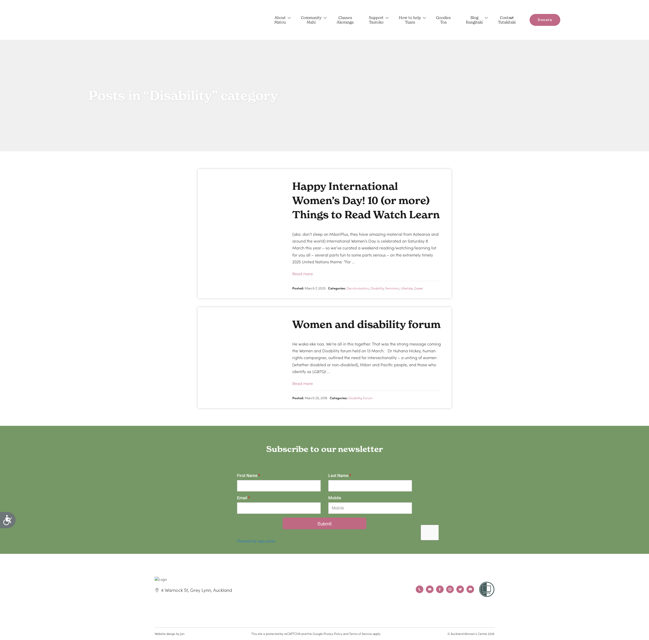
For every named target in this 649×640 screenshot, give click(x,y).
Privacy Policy (332, 633)
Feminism (392, 288)
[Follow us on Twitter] (460, 589)
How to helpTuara (410, 19)
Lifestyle (406, 288)
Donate (545, 19)
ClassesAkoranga (345, 19)
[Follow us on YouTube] (470, 589)
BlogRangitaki (474, 19)
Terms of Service (360, 633)
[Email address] (430, 589)
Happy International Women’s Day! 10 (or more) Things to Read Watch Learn (366, 200)
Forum (368, 397)
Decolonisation (358, 288)
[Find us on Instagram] (450, 589)
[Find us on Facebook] (440, 589)
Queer (418, 288)
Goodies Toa (443, 19)
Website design (165, 633)
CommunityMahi (311, 19)
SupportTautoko (376, 19)
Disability (377, 288)
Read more (302, 273)
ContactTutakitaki (507, 19)
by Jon (180, 633)
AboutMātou (280, 19)
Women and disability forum (366, 324)
